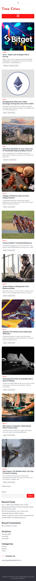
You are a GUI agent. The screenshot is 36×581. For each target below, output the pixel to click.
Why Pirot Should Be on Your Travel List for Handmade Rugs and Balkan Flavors (18, 150)
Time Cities (11, 9)
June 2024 (5, 538)
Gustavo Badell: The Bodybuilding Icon (17, 243)
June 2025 (5, 536)
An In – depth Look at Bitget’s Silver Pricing (16, 55)
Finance (4, 52)
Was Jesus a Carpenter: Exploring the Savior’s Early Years (17, 427)
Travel (4, 146)
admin (4, 112)
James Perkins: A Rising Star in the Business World (16, 287)
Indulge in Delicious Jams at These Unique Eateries (16, 197)
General (4, 99)
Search (4, 492)
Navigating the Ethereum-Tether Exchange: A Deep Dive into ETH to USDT (18, 103)
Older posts (6, 486)
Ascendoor (31, 576)
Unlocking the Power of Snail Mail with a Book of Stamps (18, 380)
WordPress (22, 578)
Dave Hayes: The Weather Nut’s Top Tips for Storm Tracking (18, 472)
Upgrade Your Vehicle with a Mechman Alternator (17, 333)
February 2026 (6, 534)
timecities (5, 65)
